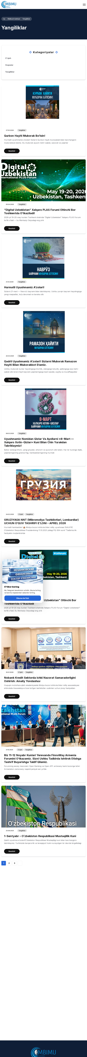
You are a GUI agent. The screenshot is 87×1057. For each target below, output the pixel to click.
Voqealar (9, 65)
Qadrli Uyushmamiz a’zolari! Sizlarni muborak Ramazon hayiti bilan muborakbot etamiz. (40, 363)
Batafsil (12, 151)
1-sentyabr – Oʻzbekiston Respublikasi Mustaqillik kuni (40, 836)
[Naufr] (8, 4)
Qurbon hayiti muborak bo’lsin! (24, 135)
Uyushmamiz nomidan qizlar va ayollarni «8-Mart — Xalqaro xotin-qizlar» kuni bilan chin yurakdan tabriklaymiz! (39, 442)
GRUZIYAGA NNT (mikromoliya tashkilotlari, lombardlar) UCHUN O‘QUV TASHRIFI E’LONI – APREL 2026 (41, 521)
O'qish (21, 514)
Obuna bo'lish (22, 598)
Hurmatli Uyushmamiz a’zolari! (24, 287)
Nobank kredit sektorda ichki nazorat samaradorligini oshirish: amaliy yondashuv (40, 679)
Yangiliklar (21, 130)
